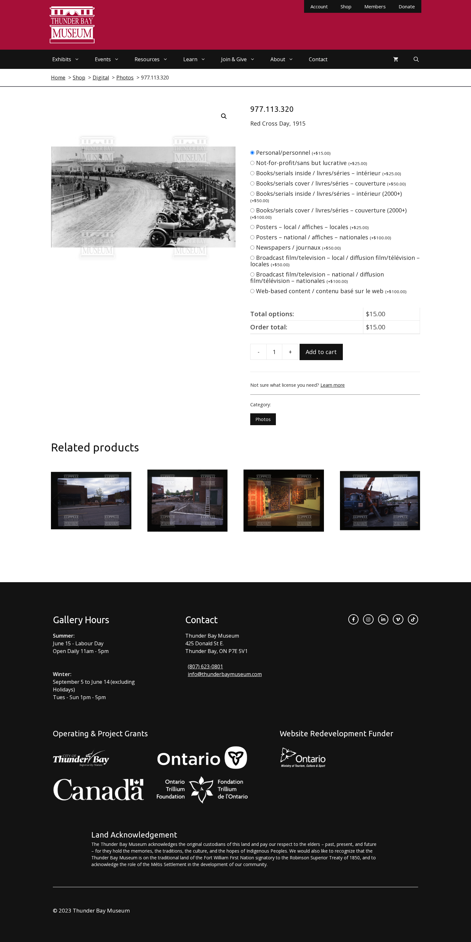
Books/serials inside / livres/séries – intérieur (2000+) (326, 196)
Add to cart (321, 352)
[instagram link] (368, 619)
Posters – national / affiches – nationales (323, 237)
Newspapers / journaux (298, 247)
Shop (346, 6)
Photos (263, 419)
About (277, 59)
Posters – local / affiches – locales (312, 227)
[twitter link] (398, 619)
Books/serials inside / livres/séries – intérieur (328, 173)
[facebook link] (353, 619)
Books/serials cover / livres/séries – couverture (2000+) (328, 213)
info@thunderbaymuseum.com (225, 674)
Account (319, 6)
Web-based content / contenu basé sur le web (331, 291)
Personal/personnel (293, 152)
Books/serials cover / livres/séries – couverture (331, 183)
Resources (147, 59)
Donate (407, 6)
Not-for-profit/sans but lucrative (311, 163)
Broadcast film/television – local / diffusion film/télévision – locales (335, 261)
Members (375, 6)
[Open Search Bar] (416, 59)
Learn (190, 59)
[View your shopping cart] (395, 59)
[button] (224, 116)
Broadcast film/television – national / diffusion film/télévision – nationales (317, 277)
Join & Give (234, 59)
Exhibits (61, 59)
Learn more (332, 385)
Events (103, 59)
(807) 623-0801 (205, 666)
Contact (318, 59)
